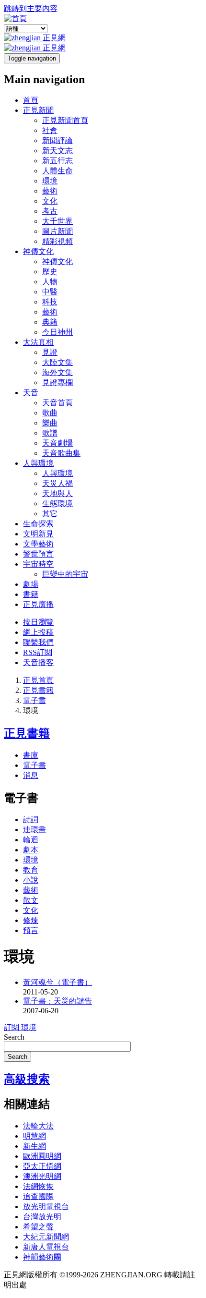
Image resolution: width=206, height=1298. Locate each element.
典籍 (49, 322)
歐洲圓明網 (42, 1156)
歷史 (49, 271)
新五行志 (57, 161)
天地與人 (57, 493)
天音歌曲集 (61, 453)
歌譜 (49, 433)
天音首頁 (57, 403)
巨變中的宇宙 (65, 574)
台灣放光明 (42, 1217)
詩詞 (30, 819)
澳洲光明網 (42, 1176)
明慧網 (34, 1136)
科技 (49, 302)
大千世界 (57, 221)
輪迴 (30, 840)
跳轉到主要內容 (30, 8)
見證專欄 (57, 382)
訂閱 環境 (20, 1027)
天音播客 (38, 662)
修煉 (30, 920)
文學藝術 (38, 544)
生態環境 (57, 503)
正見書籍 (38, 690)
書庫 (30, 755)
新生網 (34, 1146)
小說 (30, 880)
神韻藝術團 (42, 1257)
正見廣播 (38, 604)
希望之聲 (38, 1227)
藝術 (49, 191)
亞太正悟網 (42, 1166)
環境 (49, 181)
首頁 (30, 100)
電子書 (34, 700)
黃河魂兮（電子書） (57, 982)
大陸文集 (57, 362)
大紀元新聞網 (46, 1237)
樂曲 (49, 423)
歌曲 (49, 413)
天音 (30, 392)
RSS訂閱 (37, 652)
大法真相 (38, 342)
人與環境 (38, 463)
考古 (49, 211)
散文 (30, 900)
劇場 (30, 584)
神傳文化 (38, 251)
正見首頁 (38, 680)
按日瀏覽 (38, 622)
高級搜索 (27, 1079)
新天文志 (57, 150)
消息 (30, 775)
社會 (49, 130)
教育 (30, 870)
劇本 (30, 850)
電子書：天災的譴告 (57, 1001)
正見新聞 (38, 110)
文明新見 (38, 534)
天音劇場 (57, 443)
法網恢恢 (38, 1186)
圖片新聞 (57, 231)
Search (14, 1037)
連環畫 (34, 829)
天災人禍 (57, 483)
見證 (49, 352)
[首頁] (15, 18)
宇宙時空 (38, 564)
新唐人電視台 (46, 1247)
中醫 (49, 292)
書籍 (30, 594)
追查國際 (38, 1196)
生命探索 (38, 524)
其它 (49, 513)
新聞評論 (57, 140)
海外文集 (57, 372)
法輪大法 (38, 1126)
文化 (49, 201)
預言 (30, 930)
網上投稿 (38, 632)
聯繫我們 (38, 642)
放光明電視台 (46, 1206)
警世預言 (38, 554)
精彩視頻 (57, 241)
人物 (49, 282)
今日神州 (57, 332)
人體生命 (57, 171)
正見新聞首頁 (65, 120)
